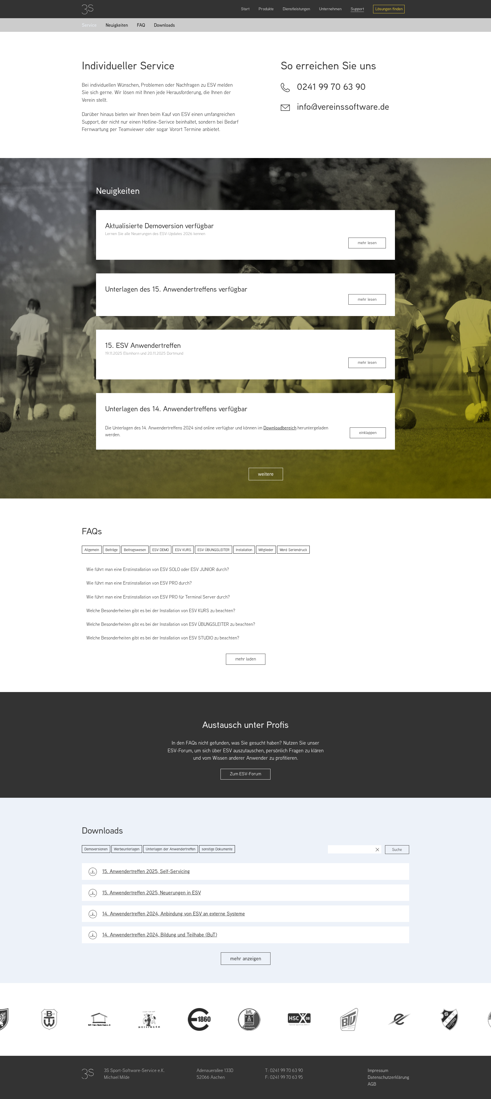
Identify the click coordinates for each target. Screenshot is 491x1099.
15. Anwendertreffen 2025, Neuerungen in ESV (151, 892)
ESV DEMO (160, 549)
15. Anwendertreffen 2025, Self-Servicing (146, 871)
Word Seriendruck (293, 549)
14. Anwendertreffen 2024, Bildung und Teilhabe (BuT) (159, 934)
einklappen (367, 432)
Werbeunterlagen (127, 849)
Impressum (378, 1070)
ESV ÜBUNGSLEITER (213, 549)
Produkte (266, 9)
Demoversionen (96, 849)
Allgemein (91, 549)
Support (357, 9)
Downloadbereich (279, 428)
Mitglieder (266, 549)
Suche (397, 849)
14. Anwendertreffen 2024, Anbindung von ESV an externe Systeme (173, 913)
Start (245, 9)
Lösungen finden (389, 9)
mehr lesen (367, 243)
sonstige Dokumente (217, 849)
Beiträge (111, 549)
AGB (372, 1084)
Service (89, 25)
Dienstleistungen (296, 9)
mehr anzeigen (245, 958)
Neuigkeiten (117, 25)
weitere (266, 473)
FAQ (141, 25)
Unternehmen (330, 9)
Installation (244, 549)
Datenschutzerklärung (388, 1077)
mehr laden (245, 659)
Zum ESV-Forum (245, 773)
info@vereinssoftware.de (343, 106)
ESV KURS (183, 549)
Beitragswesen (135, 549)
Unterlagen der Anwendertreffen (170, 849)
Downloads (164, 25)
